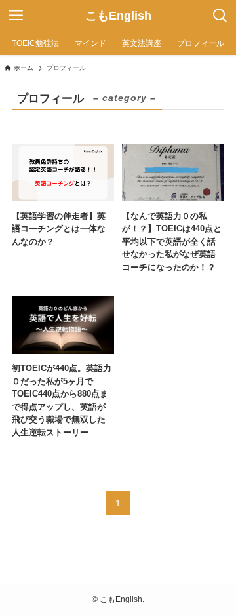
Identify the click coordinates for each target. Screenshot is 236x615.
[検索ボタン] (220, 15)
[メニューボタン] (15, 15)
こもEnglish (118, 16)
